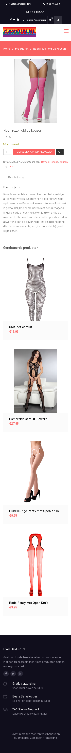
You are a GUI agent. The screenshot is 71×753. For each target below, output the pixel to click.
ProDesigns (50, 737)
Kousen (63, 161)
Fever (12, 166)
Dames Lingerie (49, 161)
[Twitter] (13, 673)
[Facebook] (6, 673)
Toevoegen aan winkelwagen (34, 151)
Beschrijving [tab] (16, 177)
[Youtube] (20, 673)
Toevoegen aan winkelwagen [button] (35, 288)
